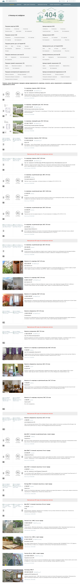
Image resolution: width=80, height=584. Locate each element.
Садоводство (13, 57)
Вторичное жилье (8, 31)
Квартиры (12, 4)
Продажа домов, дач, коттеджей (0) (15, 43)
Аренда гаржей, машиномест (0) (52, 63)
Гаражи (6, 65)
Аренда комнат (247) (48, 35)
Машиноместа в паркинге (17, 65)
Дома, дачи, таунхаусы (29, 4)
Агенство (35, 57)
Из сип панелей (27, 48)
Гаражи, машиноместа (55, 4)
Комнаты (19, 4)
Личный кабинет (72, 1)
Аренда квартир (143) (48, 26)
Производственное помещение (11, 79)
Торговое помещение (22, 74)
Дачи (12, 46)
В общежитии (7, 37)
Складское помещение (27, 76)
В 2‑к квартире (31, 37)
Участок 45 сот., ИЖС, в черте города (34, 553)
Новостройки (18, 31)
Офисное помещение (9, 74)
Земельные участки (42, 4)
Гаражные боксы (29, 65)
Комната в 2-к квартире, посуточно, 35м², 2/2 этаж (37, 397)
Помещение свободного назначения (12, 76)
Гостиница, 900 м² (29, 569)
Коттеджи (19, 46)
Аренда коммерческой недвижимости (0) (54, 72)
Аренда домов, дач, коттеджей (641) (53, 46)
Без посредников (28, 31)
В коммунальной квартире (19, 37)
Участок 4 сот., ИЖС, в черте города (33, 537)
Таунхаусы (27, 46)
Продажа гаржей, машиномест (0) (14, 63)
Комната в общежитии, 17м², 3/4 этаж (34, 311)
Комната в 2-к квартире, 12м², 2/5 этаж (34, 261)
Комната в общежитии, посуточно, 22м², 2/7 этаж (37, 417)
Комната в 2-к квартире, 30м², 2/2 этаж (34, 294)
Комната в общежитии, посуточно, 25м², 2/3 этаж (37, 364)
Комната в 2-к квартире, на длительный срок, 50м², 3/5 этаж (40, 347)
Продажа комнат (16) (11, 35)
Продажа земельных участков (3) (14, 54)
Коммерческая (66, 4)
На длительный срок (46, 31)
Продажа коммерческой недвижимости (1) (17, 72)
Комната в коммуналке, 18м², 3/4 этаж (34, 331)
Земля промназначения (24, 57)
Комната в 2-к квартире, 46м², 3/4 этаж (34, 277)
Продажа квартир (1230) (12, 26)
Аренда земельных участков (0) (51, 54)
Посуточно (56, 31)
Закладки (63, 1)
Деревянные (18, 48)
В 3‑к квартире (64, 37)
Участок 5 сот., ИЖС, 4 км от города (33, 520)
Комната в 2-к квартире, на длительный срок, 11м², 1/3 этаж (39, 380)
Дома (6, 46)
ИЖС (6, 57)
